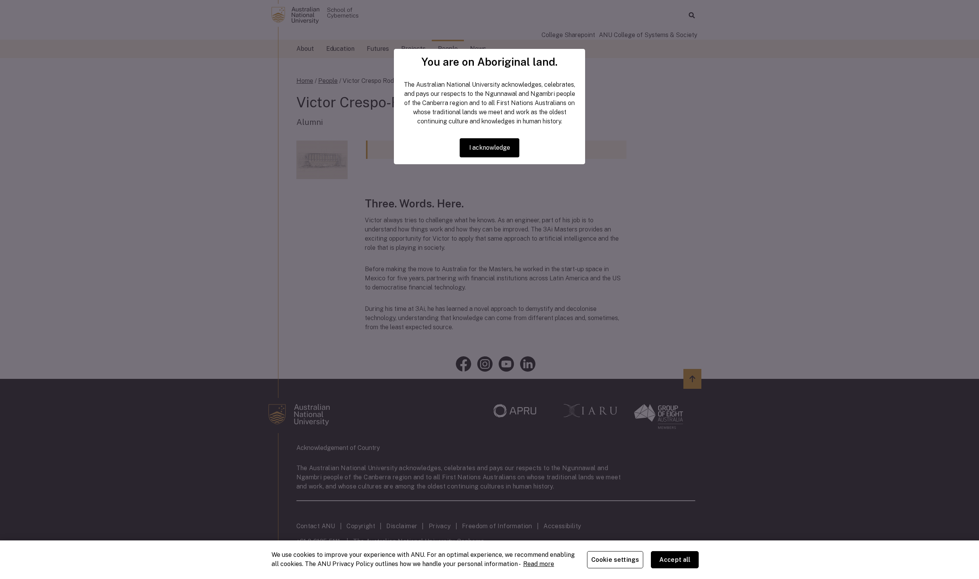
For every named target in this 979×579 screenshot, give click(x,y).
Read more (538, 564)
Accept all (675, 559)
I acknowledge (489, 147)
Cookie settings (615, 559)
